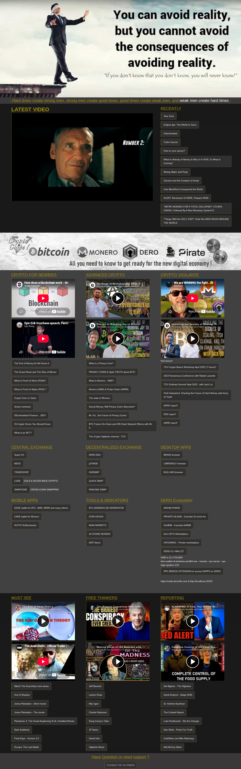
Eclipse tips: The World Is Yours (180, 124)
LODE (17, 481)
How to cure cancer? (174, 150)
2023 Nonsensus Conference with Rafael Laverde (189, 375)
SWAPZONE (20, 489)
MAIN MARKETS (97, 525)
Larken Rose (95, 695)
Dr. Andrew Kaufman (174, 703)
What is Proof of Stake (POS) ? (30, 389)
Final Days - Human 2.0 (26, 738)
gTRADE (93, 463)
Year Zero (169, 116)
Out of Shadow (22, 695)
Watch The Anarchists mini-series (31, 686)
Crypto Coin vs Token (25, 398)
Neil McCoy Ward (172, 747)
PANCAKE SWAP (97, 489)
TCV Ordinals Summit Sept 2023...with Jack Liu (188, 384)
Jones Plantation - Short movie (30, 703)
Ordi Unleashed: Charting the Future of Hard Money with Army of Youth (196, 395)
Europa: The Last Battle (26, 747)
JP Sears (93, 729)
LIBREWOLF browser (175, 463)
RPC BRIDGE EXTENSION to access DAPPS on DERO (192, 571)
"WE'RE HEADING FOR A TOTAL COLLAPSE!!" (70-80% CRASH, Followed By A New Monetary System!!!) (193, 208)
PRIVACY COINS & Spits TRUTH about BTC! (112, 372)
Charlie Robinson (98, 712)
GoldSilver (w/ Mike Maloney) (179, 738)
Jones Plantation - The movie (29, 712)
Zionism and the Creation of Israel (181, 180)
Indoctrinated (170, 133)
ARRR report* (171, 423)
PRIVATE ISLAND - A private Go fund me (185, 516)
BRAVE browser (172, 455)
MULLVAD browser (173, 472)
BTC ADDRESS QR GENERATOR (106, 508)
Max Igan (94, 703)
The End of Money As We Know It (31, 363)
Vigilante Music (96, 747)
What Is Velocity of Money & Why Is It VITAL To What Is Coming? (192, 161)
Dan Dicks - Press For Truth (178, 729)
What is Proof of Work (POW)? (30, 380)
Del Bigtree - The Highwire (177, 686)
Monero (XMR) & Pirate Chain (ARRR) (109, 389)
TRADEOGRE (21, 472)
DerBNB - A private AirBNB (177, 525)
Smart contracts (22, 406)
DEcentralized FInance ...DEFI (30, 415)
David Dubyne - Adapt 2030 (178, 695)
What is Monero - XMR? (101, 380)
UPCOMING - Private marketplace (181, 542)
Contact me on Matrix (121, 765)
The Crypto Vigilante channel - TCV (107, 436)
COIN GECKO (96, 516)
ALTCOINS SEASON (99, 534)
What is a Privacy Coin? (101, 363)
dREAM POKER (172, 508)
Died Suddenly (21, 729)
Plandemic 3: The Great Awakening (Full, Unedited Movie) (44, 721)
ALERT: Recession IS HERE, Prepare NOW (186, 198)
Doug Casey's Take (99, 721)
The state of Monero (99, 398)
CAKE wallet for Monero (26, 516)
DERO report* (171, 405)
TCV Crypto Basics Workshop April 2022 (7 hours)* (190, 367)
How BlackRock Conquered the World (183, 189)
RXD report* (170, 414)
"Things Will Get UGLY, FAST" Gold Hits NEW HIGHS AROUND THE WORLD (196, 221)
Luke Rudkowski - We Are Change (181, 721)
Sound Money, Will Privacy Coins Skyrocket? (112, 406)
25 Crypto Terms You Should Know (32, 424)
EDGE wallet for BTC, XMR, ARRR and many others (41, 508)
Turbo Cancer (171, 142)
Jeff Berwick (95, 686)
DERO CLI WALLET (174, 551)
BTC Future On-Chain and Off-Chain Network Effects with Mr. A (120, 426)
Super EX (19, 455)
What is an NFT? (23, 432)
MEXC (17, 463)
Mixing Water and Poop (176, 172)
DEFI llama (94, 542)
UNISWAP (94, 472)
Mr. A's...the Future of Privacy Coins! (108, 415)
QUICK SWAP (96, 481)
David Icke (94, 738)
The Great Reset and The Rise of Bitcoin (35, 372)
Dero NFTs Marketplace (176, 534)
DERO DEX (95, 455)
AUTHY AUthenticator (25, 525)
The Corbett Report (174, 712)
